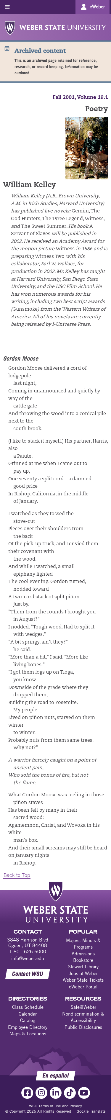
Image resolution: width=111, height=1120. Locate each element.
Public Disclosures (83, 1027)
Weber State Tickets (83, 980)
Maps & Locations (27, 1034)
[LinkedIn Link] (56, 1093)
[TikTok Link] (70, 1093)
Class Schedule (28, 1007)
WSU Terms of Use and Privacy (55, 1105)
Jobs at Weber (83, 973)
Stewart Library (83, 967)
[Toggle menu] (7, 7)
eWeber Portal (83, 987)
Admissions (83, 954)
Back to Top (17, 875)
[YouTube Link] (84, 1093)
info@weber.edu (27, 958)
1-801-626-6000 (27, 951)
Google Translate (91, 1111)
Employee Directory (27, 1027)
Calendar (28, 1014)
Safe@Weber (83, 1007)
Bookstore (83, 960)
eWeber (97, 6)
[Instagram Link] (41, 1093)
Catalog (27, 1020)
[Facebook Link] (27, 1093)
